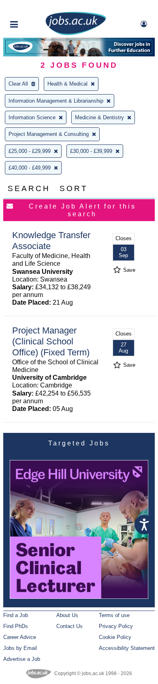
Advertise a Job (21, 659)
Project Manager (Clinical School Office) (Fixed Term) (51, 341)
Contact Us (69, 626)
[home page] (75, 33)
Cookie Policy (115, 637)
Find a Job (15, 615)
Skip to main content (32, 7)
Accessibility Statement (127, 648)
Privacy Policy (116, 626)
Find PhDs (15, 626)
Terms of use (114, 615)
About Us (67, 615)
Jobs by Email (20, 648)
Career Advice (19, 637)
